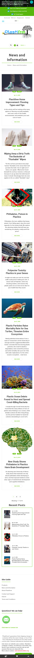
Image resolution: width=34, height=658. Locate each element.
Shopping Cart (20, 17)
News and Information (8, 588)
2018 (14, 317)
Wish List (13, 17)
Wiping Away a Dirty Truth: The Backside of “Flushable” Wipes (17, 156)
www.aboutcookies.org (22, 651)
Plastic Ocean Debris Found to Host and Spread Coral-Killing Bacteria (17, 399)
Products (4, 585)
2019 (14, 206)
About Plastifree (7, 590)
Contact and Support (8, 594)
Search (4, 596)
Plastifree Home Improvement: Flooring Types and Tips (17, 102)
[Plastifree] (17, 38)
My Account (7, 17)
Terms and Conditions (8, 599)
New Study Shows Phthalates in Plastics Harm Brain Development (17, 464)
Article (19, 91)
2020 (14, 91)
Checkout (27, 17)
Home (9, 65)
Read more (17, 121)
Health (19, 262)
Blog (14, 262)
